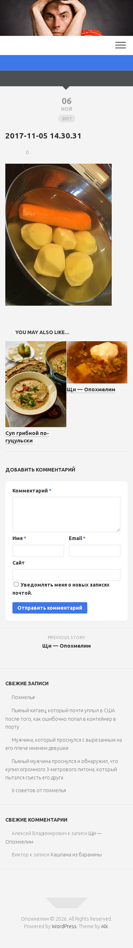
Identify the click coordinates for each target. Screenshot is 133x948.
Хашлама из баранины (76, 854)
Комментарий (31, 491)
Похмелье (23, 697)
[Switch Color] (66, 63)
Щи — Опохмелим (91, 389)
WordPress (64, 926)
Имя (19, 538)
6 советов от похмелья (39, 790)
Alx (104, 926)
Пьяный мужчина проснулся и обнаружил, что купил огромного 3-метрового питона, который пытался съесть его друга (61, 769)
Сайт (18, 563)
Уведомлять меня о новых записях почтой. (61, 589)
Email (77, 538)
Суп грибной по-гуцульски (27, 436)
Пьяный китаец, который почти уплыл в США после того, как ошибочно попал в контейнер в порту (60, 719)
